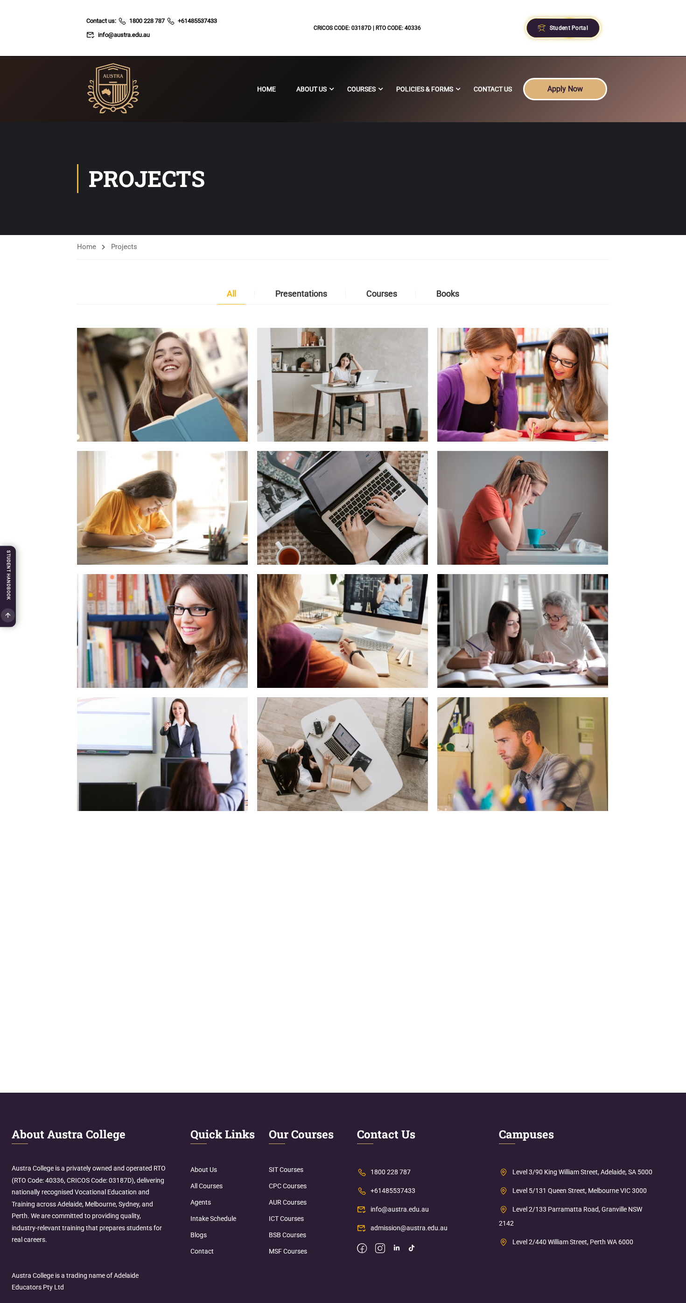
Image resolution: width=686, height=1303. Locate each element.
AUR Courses (288, 1202)
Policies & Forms (424, 89)
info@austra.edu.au (124, 34)
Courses (361, 89)
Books (447, 293)
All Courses (206, 1186)
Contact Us (493, 89)
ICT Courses (286, 1218)
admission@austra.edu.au (409, 1228)
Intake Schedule (213, 1218)
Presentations (301, 293)
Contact (202, 1251)
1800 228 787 (147, 20)
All (231, 293)
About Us (311, 89)
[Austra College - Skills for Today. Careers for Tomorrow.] (113, 89)
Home (266, 89)
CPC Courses (288, 1186)
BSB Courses (287, 1235)
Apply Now (565, 88)
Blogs (198, 1235)
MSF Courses (288, 1251)
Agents (200, 1202)
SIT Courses (286, 1169)
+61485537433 (197, 20)
